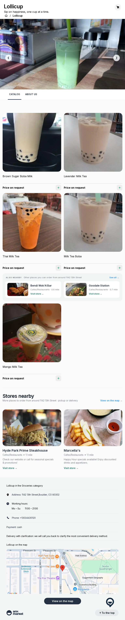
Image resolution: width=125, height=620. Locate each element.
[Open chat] (110, 602)
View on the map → (111, 400)
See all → (114, 277)
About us (31, 94)
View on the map (62, 601)
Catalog (14, 94)
